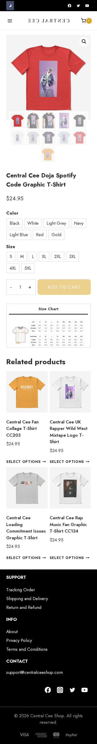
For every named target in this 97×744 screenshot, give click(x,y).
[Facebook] (69, 5)
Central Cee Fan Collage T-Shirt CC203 (22, 428)
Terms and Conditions (27, 649)
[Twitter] (78, 5)
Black (14, 223)
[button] (84, 41)
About (12, 631)
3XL (72, 256)
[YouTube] (87, 5)
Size (10, 246)
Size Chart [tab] (48, 309)
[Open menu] (10, 21)
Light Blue (19, 234)
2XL (57, 256)
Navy (78, 223)
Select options (23, 461)
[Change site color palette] (10, 5)
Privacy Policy (19, 640)
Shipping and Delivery (27, 598)
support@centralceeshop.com (34, 672)
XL (44, 256)
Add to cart (64, 287)
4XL (13, 268)
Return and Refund (23, 607)
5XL (27, 268)
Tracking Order (20, 590)
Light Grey (56, 223)
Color (12, 213)
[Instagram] (60, 690)
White (33, 223)
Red (39, 234)
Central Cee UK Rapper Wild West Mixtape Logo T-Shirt (68, 432)
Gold (56, 234)
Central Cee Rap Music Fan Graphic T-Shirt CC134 (68, 524)
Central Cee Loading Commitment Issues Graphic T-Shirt (26, 528)
